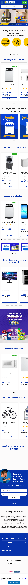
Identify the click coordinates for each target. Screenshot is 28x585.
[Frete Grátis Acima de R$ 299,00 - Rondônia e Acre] (14, 25)
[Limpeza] (9, 126)
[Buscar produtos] (25, 6)
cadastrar (14, 497)
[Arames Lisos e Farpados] (10, 247)
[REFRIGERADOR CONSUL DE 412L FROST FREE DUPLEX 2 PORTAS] (14, 16)
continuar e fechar (14, 582)
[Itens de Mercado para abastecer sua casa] (14, 326)
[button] (10, 54)
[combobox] (14, 6)
